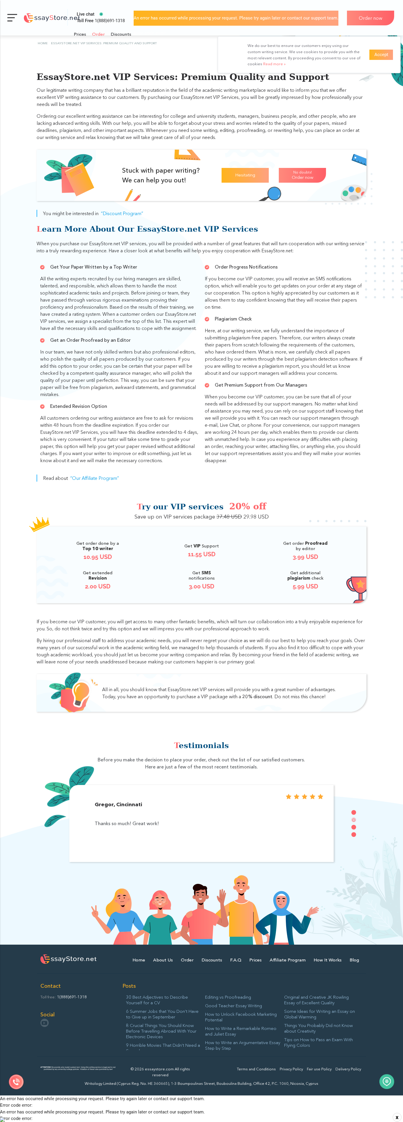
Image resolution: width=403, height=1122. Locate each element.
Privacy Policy (291, 1069)
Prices (80, 34)
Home (138, 960)
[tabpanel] (201, 823)
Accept (381, 54)
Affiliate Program (288, 960)
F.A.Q (235, 960)
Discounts (121, 34)
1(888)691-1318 (101, 20)
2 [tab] (353, 819)
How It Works (328, 960)
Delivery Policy (348, 1069)
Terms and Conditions (256, 1069)
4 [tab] (353, 834)
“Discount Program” (122, 213)
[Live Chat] (386, 1082)
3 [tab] (353, 827)
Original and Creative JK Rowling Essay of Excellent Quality (316, 999)
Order (98, 34)
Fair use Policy (319, 1069)
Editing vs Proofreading (228, 997)
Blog (354, 960)
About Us (163, 960)
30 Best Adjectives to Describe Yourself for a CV (157, 999)
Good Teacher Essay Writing (233, 1005)
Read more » (274, 63)
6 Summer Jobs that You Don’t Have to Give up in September (162, 1014)
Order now (370, 18)
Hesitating (245, 175)
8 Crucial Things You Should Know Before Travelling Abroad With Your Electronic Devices (161, 1031)
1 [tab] (353, 812)
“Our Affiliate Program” (94, 478)
